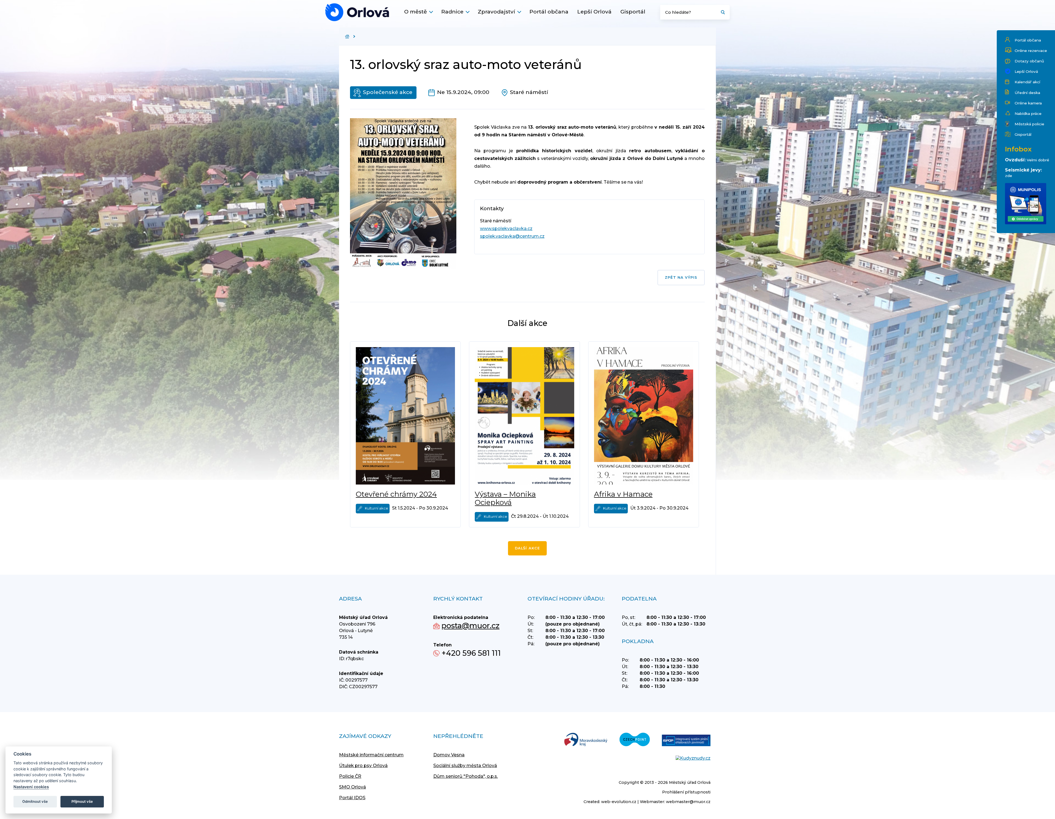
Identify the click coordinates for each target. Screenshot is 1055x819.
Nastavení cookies (31, 786)
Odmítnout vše (35, 801)
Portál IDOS (352, 797)
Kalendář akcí (1027, 82)
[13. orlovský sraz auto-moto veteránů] (357, 12)
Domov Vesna (449, 754)
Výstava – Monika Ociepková (505, 498)
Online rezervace (1031, 50)
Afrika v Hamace (623, 494)
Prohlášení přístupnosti (686, 792)
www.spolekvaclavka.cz (506, 228)
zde (1008, 175)
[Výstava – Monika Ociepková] (524, 416)
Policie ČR (350, 776)
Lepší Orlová (594, 11)
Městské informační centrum (371, 754)
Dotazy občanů (1029, 61)
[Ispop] (686, 741)
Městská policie (1029, 124)
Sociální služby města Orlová (465, 765)
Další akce (527, 548)
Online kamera (1028, 103)
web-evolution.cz (618, 801)
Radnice (452, 11)
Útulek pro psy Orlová (363, 765)
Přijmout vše (82, 801)
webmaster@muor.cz (688, 801)
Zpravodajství (496, 11)
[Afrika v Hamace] (643, 416)
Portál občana (548, 11)
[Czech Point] (635, 740)
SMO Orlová (352, 787)
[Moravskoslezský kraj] (585, 740)
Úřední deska (1027, 92)
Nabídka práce (1028, 113)
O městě (415, 11)
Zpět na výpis (681, 277)
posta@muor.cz (470, 625)
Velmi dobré (1038, 160)
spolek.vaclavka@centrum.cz (512, 236)
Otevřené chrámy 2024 (396, 494)
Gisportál (632, 11)
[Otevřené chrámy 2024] (405, 416)
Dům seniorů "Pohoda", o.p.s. (465, 776)
